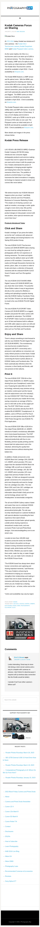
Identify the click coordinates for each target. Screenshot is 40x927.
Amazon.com (19, 72)
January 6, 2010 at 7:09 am (22, 659)
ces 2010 (16, 603)
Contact (7, 826)
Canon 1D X (9, 806)
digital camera (30, 603)
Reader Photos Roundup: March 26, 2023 (20, 752)
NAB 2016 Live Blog (12, 851)
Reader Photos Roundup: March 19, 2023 (20, 765)
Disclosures (9, 831)
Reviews (8, 876)
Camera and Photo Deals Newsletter (17, 801)
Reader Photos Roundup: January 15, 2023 (20, 777)
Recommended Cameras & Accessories (19, 871)
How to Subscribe (11, 841)
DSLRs (7, 836)
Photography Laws (11, 866)
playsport (8, 607)
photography (25, 605)
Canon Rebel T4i (11, 821)
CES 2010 (10, 41)
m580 (18, 605)
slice (14, 607)
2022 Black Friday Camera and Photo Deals (20, 791)
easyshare (8, 605)
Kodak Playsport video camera (22, 49)
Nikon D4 (8, 856)
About (7, 796)
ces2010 (21, 603)
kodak (15, 602)
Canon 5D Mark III (11, 816)
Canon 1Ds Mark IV (12, 811)
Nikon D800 (9, 861)
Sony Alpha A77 (10, 881)
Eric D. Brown (19, 657)
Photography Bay (20, 8)
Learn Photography (11, 846)
